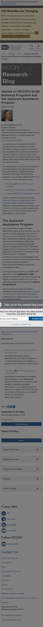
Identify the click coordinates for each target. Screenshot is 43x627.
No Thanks (15, 324)
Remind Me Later (25, 324)
